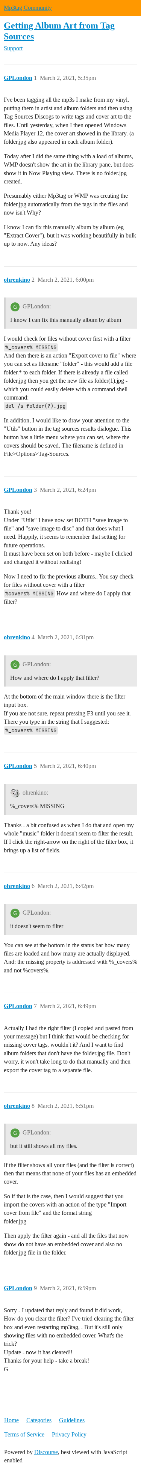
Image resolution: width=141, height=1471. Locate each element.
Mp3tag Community (28, 8)
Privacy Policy (69, 1434)
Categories (39, 1420)
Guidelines (72, 1420)
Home (11, 1420)
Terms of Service (24, 1434)
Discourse (46, 1452)
